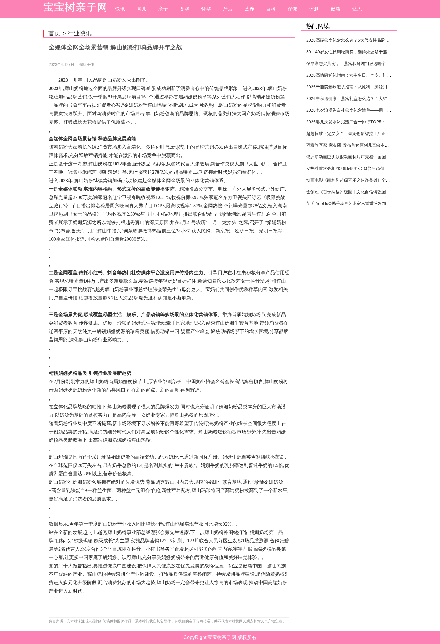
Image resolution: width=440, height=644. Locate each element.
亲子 (163, 8)
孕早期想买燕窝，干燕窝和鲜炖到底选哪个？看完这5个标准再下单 (368, 63)
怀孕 (206, 8)
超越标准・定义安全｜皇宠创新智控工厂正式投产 (352, 133)
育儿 (141, 8)
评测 (314, 8)
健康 (335, 8)
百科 (271, 8)
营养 (249, 8)
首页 (54, 33)
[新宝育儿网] (73, 9)
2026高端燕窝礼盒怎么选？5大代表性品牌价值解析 (354, 40)
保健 (292, 8)
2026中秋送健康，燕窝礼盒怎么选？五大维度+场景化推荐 (360, 98)
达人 (357, 8)
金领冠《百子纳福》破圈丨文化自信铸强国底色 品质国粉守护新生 (367, 191)
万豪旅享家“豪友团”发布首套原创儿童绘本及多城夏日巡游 (360, 145)
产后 (228, 8)
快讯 (120, 8)
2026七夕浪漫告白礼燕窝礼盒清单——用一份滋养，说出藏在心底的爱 (371, 110)
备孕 (184, 8)
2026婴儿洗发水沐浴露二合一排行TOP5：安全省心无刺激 (360, 121)
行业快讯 (80, 33)
